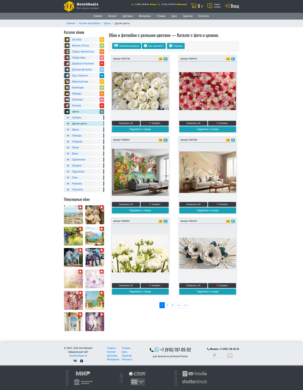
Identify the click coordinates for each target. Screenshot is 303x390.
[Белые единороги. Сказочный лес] (73, 257)
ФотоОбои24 (87, 4)
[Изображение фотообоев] (73, 214)
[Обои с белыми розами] (140, 90)
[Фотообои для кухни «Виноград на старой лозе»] (73, 235)
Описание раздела (129, 45)
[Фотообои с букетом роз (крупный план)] (73, 300)
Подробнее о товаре (140, 129)
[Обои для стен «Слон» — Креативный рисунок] (94, 257)
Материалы (145, 16)
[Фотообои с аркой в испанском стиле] (73, 321)
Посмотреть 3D (126, 123)
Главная (98, 16)
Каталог (112, 16)
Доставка (128, 16)
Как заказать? (156, 45)
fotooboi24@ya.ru (78, 355)
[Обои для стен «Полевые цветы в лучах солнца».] (73, 278)
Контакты (204, 16)
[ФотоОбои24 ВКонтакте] (75, 360)
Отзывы (161, 16)
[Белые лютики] (140, 253)
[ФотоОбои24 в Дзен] (81, 360)
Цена (174, 16)
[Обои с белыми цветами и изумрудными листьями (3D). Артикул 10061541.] (207, 253)
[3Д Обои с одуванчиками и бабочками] (94, 278)
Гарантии (188, 16)
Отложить (156, 123)
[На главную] (69, 6)
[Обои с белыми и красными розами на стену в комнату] (207, 90)
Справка (178, 45)
